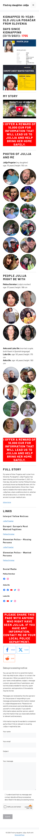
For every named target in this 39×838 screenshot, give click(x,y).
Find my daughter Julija (16, 5)
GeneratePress (19, 835)
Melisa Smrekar (8, 534)
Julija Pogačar (8, 521)
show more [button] (7, 502)
